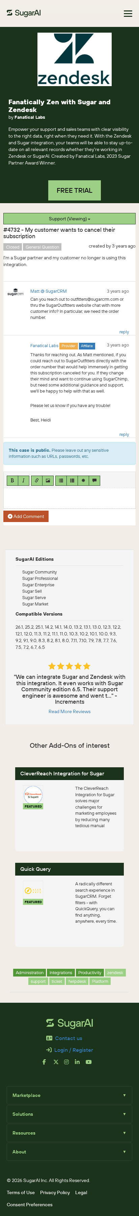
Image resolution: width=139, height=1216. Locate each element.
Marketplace (69, 1095)
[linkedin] (80, 1064)
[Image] (48, 481)
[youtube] (91, 1064)
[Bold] (12, 481)
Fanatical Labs (30, 117)
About (69, 1152)
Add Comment (28, 516)
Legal (81, 1192)
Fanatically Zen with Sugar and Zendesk (59, 106)
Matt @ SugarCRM (48, 291)
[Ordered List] (72, 481)
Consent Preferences (30, 1205)
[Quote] (94, 481)
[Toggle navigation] (128, 14)
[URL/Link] (37, 481)
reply (124, 331)
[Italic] (23, 481)
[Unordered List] (61, 481)
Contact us (68, 1038)
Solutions (69, 1114)
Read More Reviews (69, 711)
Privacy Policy (55, 1192)
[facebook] (48, 1064)
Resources (69, 1133)
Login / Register (73, 1049)
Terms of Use (21, 1192)
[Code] (83, 481)
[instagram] (69, 1064)
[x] (58, 1064)
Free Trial (74, 190)
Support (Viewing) (68, 219)
